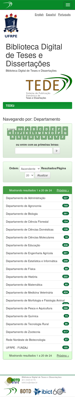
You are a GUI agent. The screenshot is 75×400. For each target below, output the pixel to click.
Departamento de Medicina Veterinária (29, 292)
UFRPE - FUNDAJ (17, 347)
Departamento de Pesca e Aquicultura (29, 308)
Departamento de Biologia (22, 214)
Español (51, 14)
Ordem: (14, 168)
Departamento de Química (22, 316)
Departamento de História (21, 277)
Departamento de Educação (23, 245)
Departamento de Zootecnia (23, 332)
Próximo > (63, 190)
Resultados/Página (53, 168)
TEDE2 (10, 105)
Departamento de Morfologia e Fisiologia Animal (35, 300)
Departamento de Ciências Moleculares (30, 237)
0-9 (20, 129)
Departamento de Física (20, 269)
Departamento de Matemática (24, 284)
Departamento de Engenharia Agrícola (29, 253)
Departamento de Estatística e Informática (31, 261)
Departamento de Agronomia (23, 206)
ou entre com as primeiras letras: (37, 144)
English (39, 14)
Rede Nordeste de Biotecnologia (25, 340)
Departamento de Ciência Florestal (27, 221)
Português (64, 14)
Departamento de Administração (25, 198)
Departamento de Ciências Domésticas (29, 229)
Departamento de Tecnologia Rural (27, 324)
